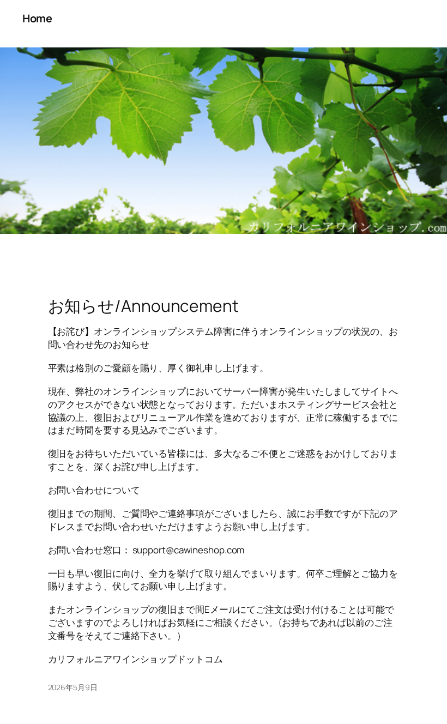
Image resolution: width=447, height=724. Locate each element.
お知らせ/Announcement (143, 306)
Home (37, 18)
